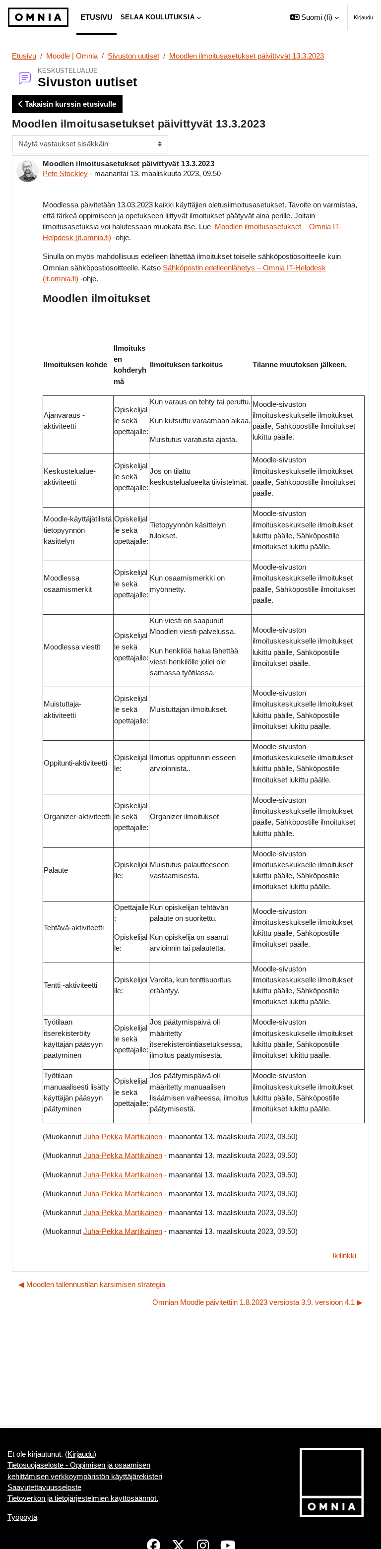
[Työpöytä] (38, 17)
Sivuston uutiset (133, 56)
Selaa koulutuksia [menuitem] (158, 17)
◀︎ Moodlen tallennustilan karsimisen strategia (91, 1285)
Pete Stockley (65, 174)
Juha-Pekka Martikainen (122, 1137)
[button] (315, 17)
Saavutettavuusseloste (44, 1487)
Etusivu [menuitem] (96, 17)
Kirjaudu (363, 17)
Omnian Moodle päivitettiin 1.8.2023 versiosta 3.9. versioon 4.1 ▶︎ (257, 1302)
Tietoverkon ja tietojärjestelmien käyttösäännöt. (82, 1498)
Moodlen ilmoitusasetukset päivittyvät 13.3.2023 (246, 56)
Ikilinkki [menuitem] (344, 1256)
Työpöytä (22, 1517)
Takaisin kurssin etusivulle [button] (69, 104)
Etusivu (24, 56)
